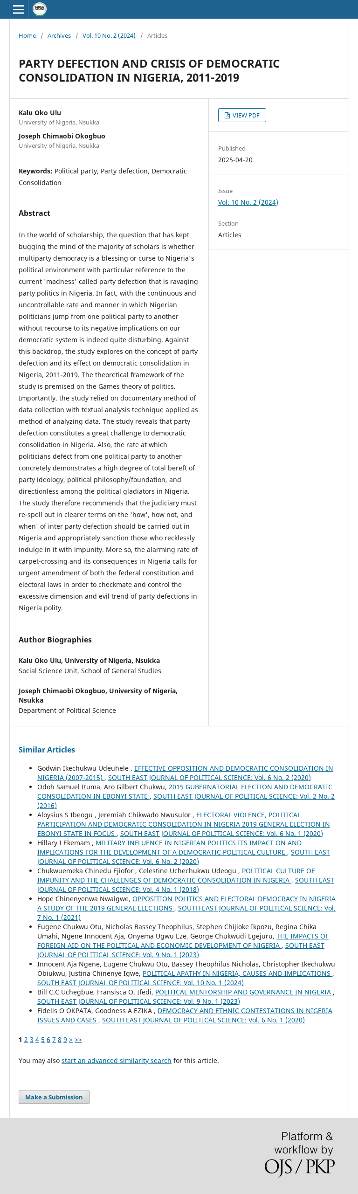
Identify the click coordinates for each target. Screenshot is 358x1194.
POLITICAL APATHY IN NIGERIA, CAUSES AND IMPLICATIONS (237, 973)
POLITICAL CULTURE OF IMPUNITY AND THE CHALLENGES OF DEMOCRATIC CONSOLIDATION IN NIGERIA (176, 875)
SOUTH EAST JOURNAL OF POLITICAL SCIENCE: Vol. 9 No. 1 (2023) (180, 950)
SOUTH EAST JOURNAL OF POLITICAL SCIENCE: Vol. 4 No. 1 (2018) (185, 885)
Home (27, 35)
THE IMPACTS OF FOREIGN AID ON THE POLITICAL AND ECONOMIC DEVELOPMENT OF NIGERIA (183, 941)
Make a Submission (54, 1097)
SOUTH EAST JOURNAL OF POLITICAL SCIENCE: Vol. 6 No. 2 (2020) (209, 777)
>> (78, 1039)
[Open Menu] (18, 9)
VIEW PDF (245, 115)
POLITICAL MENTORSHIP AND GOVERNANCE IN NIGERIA (244, 991)
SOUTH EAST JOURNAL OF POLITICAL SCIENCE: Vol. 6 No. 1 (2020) (221, 833)
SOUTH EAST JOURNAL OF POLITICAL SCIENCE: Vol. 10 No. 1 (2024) (140, 982)
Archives (59, 35)
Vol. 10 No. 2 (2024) (109, 35)
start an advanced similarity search (117, 1060)
